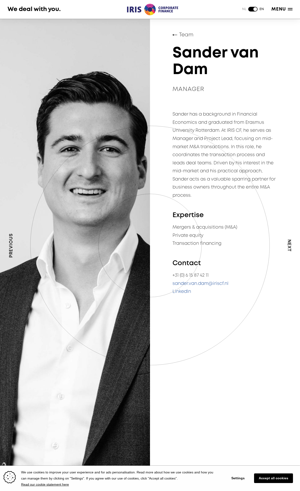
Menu (278, 9)
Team (186, 35)
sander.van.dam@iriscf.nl (200, 284)
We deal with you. (34, 9)
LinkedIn (181, 292)
